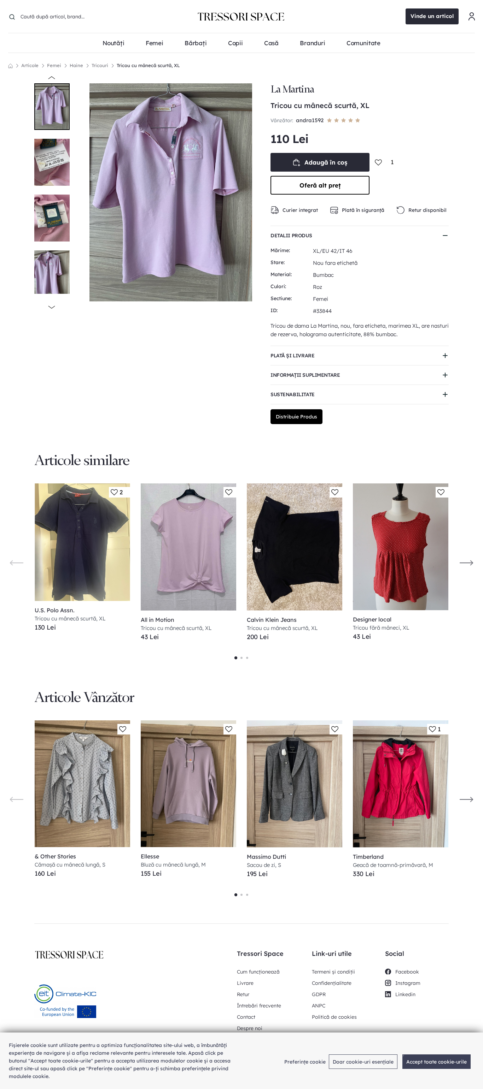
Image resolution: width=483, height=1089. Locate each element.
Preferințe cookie (305, 1062)
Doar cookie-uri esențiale (363, 1062)
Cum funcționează (258, 972)
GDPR (319, 994)
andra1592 (310, 120)
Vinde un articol (432, 16)
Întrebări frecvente (259, 1005)
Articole (30, 65)
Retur (243, 994)
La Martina (292, 89)
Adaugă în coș (325, 162)
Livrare (245, 983)
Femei (54, 65)
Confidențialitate (331, 983)
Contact (246, 1017)
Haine (76, 65)
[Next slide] (466, 562)
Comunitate (363, 43)
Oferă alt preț (320, 185)
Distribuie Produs (296, 416)
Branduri (312, 43)
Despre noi (249, 1028)
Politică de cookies (334, 1017)
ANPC (318, 1005)
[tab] (235, 657)
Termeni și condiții (333, 972)
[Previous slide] (17, 562)
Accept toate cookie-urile (436, 1062)
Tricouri (100, 65)
